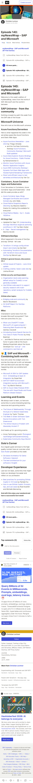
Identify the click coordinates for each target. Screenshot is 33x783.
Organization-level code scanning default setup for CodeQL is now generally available (15, 280)
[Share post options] (30, 780)
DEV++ (21, 754)
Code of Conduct (11, 558)
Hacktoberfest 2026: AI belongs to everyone (13, 717)
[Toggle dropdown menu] (30, 564)
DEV (9, 771)
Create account (26, 2)
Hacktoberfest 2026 (8, 728)
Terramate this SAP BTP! (11, 686)
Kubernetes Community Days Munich (17, 439)
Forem (9, 769)
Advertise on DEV (9, 759)
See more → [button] (7, 623)
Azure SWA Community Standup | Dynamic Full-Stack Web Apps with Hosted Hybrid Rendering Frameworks (17, 170)
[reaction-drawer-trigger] (4, 780)
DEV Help (23, 756)
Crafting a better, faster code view (16, 269)
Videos (27, 754)
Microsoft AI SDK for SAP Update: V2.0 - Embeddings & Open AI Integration (15, 376)
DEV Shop (22, 764)
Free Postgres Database (11, 764)
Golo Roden (5, 452)
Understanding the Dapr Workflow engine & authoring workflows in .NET (17, 224)
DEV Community (7, 747)
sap (3, 42)
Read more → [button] (7, 739)
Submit (7, 553)
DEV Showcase (10, 761)
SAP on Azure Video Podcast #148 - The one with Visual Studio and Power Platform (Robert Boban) (17, 390)
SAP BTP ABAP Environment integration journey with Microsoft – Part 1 (16, 383)
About (18, 761)
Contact (23, 761)
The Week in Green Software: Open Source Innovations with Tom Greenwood (16, 419)
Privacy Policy (18, 767)
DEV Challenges (12, 754)
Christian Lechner (12, 21)
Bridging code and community (14, 299)
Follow (16, 639)
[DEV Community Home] (7, 2)
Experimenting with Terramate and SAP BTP (16, 672)
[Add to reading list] (19, 780)
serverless (16, 42)
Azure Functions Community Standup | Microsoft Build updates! (19, 151)
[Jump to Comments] (11, 780)
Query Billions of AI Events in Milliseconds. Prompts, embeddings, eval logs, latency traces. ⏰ (15, 592)
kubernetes (25, 42)
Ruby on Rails (17, 773)
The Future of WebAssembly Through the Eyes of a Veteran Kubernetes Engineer (17, 411)
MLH (28, 764)
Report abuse (23, 558)
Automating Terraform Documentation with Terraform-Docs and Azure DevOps (17, 252)
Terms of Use (27, 767)
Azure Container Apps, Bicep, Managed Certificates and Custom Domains (16, 198)
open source (18, 769)
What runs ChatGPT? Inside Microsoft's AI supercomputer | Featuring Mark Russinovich (14, 325)
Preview (17, 553)
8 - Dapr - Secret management (14, 229)
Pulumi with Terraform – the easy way (15, 679)
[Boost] (25, 780)
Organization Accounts (21, 759)
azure (8, 42)
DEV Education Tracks (12, 756)
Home (5, 754)
